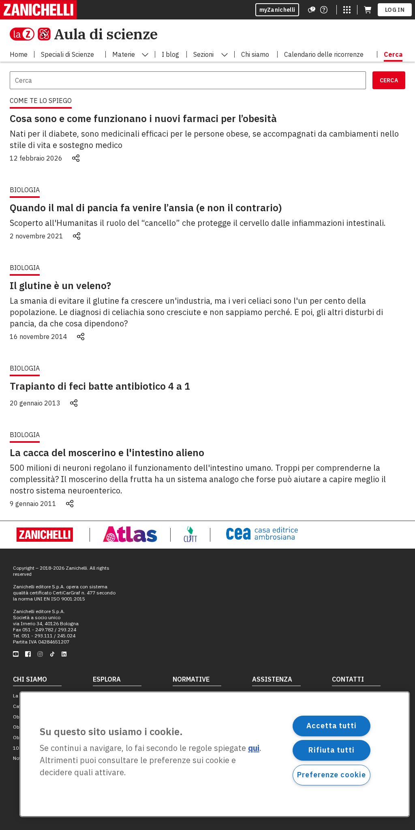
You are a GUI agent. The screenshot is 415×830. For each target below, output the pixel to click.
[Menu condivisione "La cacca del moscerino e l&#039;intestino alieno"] (69, 503)
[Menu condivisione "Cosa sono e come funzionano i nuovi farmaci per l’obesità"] (75, 158)
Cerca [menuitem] (393, 54)
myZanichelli (277, 9)
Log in (394, 9)
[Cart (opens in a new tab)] (367, 9)
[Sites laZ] (347, 9)
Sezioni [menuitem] (203, 54)
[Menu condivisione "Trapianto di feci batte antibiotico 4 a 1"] (73, 403)
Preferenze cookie (331, 774)
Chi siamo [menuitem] (255, 54)
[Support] (312, 9)
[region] (214, 754)
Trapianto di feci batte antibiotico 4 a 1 (100, 386)
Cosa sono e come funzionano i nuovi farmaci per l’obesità (143, 118)
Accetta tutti (331, 725)
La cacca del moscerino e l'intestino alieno (107, 452)
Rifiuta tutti (331, 750)
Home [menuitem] (19, 54)
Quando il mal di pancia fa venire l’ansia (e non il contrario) (146, 207)
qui (253, 748)
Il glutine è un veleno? (60, 285)
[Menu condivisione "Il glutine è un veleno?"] (80, 336)
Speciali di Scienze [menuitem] (67, 54)
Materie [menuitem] (123, 54)
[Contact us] (324, 9)
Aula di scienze (106, 33)
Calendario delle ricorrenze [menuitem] (324, 54)
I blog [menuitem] (170, 54)
